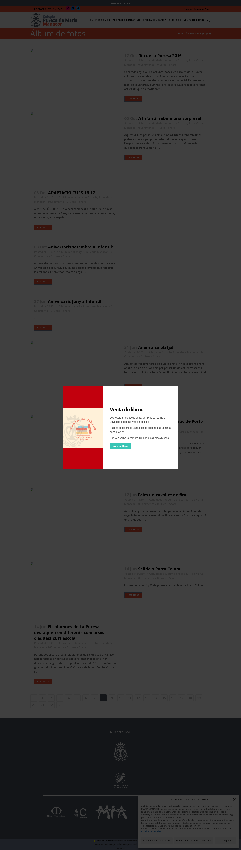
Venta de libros (120, 446)
